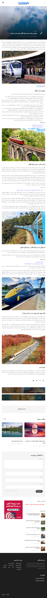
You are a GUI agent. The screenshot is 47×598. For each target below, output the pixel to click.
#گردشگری (4, 567)
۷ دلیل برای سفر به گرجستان (37, 125)
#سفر (13, 567)
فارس (39, 438)
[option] (12, 433)
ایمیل (42, 477)
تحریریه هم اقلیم (34, 36)
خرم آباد (21, 438)
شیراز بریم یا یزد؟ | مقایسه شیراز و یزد (36, 391)
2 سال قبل (40, 446)
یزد (37, 389)
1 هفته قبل (38, 517)
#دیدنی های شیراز (11, 565)
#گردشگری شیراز (19, 569)
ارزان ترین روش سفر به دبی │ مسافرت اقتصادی (34, 264)
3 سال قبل (30, 36)
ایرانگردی (35, 31)
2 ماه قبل (38, 523)
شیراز (39, 389)
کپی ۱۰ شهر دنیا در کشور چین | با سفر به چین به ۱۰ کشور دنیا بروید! (30, 190)
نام (42, 470)
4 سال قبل (16, 444)
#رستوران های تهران (18, 567)
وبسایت (41, 484)
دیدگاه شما (41, 458)
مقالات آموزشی (29, 396)
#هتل (9, 567)
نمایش (38, 86)
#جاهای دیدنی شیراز (11, 563)
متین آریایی (43, 446)
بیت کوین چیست (31, 398)
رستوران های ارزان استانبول (37, 127)
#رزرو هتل (5, 565)
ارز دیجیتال (32, 396)
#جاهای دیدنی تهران (18, 563)
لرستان (16, 438)
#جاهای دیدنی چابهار (18, 565)
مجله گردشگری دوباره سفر (39, 578)
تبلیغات (8, 594)
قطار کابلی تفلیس (39, 262)
